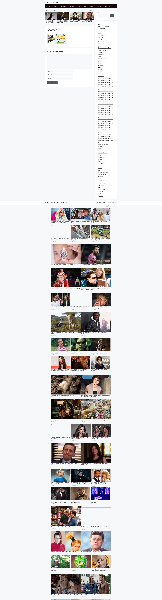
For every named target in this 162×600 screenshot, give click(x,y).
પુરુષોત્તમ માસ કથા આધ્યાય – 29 (105, 119)
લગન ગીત (100, 166)
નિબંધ (99, 73)
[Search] (112, 15)
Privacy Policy (102, 202)
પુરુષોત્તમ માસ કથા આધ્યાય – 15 (105, 91)
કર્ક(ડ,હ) (100, 43)
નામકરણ (72, 6)
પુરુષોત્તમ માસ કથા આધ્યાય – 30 (105, 123)
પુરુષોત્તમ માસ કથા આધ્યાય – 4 (105, 125)
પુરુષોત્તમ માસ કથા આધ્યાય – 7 (105, 132)
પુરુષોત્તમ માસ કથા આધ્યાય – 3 (105, 121)
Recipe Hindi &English (103, 26)
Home (96, 202)
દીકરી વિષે (48, 6)
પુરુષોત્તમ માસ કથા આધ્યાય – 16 (105, 93)
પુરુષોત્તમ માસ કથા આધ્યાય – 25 (105, 114)
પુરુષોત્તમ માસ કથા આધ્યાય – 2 (105, 101)
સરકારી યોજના (63, 6)
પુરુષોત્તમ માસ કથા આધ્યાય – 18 (105, 97)
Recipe (99, 24)
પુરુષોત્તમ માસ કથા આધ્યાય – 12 (105, 84)
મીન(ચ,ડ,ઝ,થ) (101, 161)
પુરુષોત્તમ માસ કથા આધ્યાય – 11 (105, 82)
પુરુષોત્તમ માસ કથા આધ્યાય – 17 (105, 95)
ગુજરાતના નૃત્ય (101, 52)
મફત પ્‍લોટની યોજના (102, 153)
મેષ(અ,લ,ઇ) (100, 163)
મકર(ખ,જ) (100, 150)
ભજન (99, 148)
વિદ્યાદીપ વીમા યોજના (103, 172)
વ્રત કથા (100, 178)
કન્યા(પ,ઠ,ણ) (101, 41)
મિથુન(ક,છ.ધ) (101, 159)
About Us (109, 202)
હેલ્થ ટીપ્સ (100, 196)
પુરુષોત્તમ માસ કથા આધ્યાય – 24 (105, 112)
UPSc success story (103, 30)
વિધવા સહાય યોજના (102, 174)
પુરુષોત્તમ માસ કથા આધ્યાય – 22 (105, 108)
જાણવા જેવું (98, 6)
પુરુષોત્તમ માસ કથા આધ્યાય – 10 (105, 80)
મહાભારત (92, 6)
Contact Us (114, 202)
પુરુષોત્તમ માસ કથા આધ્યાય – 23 (105, 110)
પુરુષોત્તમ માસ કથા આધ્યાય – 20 (105, 104)
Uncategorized (101, 28)
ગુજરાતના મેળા (101, 54)
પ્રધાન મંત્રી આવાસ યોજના (104, 138)
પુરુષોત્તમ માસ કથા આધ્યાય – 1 (105, 78)
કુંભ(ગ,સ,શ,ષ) (101, 46)
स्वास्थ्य (99, 33)
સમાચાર (100, 187)
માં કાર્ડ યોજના (101, 157)
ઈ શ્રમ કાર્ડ (100, 37)
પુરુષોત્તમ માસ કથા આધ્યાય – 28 (105, 117)
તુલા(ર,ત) (100, 61)
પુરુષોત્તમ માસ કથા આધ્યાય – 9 (105, 136)
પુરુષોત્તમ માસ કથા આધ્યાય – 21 (105, 106)
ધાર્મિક (79, 6)
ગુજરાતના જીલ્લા (102, 50)
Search (100, 12)
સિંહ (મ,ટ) (100, 191)
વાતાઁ (85, 6)
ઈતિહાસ (54, 6)
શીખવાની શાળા (101, 183)
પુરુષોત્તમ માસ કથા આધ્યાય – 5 (105, 127)
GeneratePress (63, 202)
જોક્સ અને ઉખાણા (102, 58)
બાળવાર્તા (100, 146)
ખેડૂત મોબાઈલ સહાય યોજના (104, 48)
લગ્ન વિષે (100, 168)
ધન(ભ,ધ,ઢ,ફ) (101, 65)
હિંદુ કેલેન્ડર (100, 193)
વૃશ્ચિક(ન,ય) (100, 176)
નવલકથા (100, 69)
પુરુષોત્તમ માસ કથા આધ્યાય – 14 (105, 89)
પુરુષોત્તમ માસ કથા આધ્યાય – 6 (105, 129)
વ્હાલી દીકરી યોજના (102, 181)
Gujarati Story (52, 2)
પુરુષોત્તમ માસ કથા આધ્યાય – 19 (105, 99)
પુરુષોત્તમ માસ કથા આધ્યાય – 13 (105, 86)
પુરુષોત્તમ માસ (107, 6)
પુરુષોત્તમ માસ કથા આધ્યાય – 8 (105, 134)
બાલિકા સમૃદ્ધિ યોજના (103, 144)
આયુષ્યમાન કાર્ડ (101, 35)
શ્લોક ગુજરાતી (101, 185)
